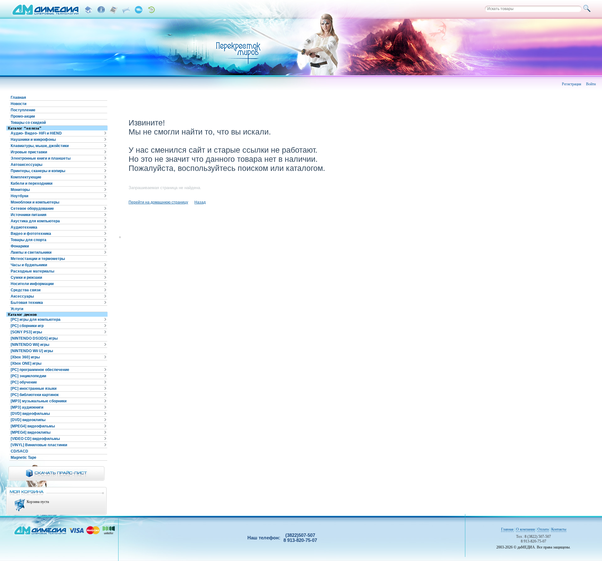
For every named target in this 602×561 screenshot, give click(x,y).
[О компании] (101, 9)
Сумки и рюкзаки (26, 277)
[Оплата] (113, 9)
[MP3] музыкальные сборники (38, 401)
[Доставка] (138, 9)
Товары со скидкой (28, 122)
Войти (591, 84)
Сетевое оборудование (32, 208)
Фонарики (20, 246)
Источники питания (28, 215)
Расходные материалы (32, 271)
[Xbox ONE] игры (26, 363)
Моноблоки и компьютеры (35, 202)
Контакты (558, 529)
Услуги (17, 309)
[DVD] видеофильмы (30, 413)
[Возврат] (151, 9)
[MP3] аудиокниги (27, 407)
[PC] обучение (24, 382)
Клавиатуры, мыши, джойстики (40, 146)
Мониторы (20, 190)
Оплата (543, 529)
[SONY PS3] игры (26, 332)
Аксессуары (22, 296)
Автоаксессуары (26, 164)
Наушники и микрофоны (33, 139)
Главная (18, 97)
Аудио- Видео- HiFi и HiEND (36, 133)
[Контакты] (126, 9)
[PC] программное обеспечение (40, 370)
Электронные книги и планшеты (41, 158)
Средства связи (25, 290)
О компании (525, 529)
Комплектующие (26, 177)
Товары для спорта (28, 240)
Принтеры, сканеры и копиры (38, 171)
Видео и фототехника (31, 233)
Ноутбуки (19, 196)
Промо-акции (23, 116)
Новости (18, 104)
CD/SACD (19, 451)
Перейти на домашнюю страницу (158, 202)
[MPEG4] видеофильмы (33, 426)
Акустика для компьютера (35, 221)
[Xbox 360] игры (25, 357)
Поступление (23, 110)
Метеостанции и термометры (38, 259)
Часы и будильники (29, 265)
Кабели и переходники (31, 183)
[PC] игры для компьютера (36, 319)
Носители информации (32, 284)
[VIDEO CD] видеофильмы (35, 439)
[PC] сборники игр (27, 326)
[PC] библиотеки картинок (35, 395)
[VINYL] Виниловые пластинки (39, 445)
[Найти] (588, 9)
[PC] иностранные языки (33, 388)
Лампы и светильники (31, 252)
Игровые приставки (29, 152)
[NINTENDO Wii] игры (30, 344)
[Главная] (88, 9)
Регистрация (571, 84)
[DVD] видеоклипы (28, 420)
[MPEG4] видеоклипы (30, 432)
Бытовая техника (27, 302)
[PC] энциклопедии (28, 376)
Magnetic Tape (23, 457)
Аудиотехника (24, 227)
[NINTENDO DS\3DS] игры (34, 338)
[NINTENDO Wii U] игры (32, 351)
